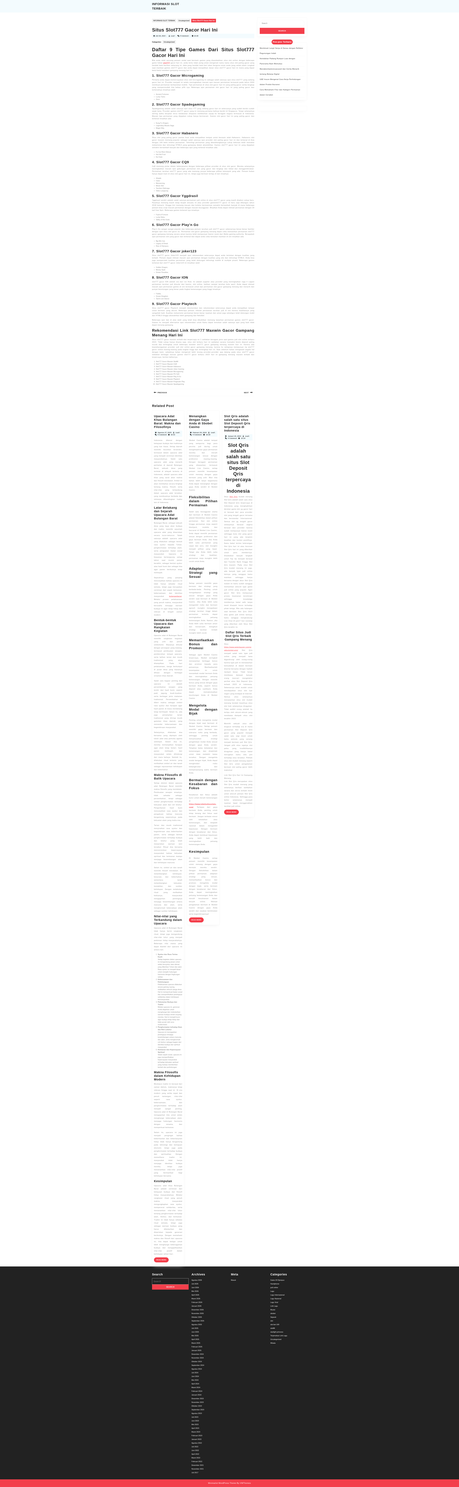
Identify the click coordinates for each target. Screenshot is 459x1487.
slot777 (166, 63)
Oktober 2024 (196, 1361)
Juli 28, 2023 (161, 36)
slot (271, 1321)
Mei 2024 (195, 1380)
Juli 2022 (194, 1447)
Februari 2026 (196, 1302)
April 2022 (195, 1454)
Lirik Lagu (274, 1306)
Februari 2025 (196, 1347)
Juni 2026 (195, 1287)
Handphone (274, 1284)
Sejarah (273, 1317)
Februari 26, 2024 (200, 432)
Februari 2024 (196, 1391)
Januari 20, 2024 (234, 436)
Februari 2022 (196, 1461)
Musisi (272, 1310)
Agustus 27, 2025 (164, 432)
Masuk (233, 1280)
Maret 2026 (195, 1299)
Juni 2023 (195, 1421)
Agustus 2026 (196, 1280)
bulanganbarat (175, 596)
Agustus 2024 (196, 1369)
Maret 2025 (195, 1343)
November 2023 (197, 1402)
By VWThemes (244, 1483)
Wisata (273, 1343)
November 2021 (197, 1469)
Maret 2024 (195, 1387)
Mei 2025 (195, 1336)
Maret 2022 (195, 1458)
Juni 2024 (195, 1376)
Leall (173, 36)
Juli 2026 (194, 1284)
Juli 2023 (194, 1417)
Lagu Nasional (275, 1299)
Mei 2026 (195, 1291)
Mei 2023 (195, 1424)
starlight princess (276, 1332)
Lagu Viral (274, 1302)
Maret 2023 (195, 1432)
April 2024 (195, 1384)
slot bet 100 (274, 1324)
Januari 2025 (196, 1350)
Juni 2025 (195, 1332)
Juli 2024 (194, 1373)
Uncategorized (183, 20)
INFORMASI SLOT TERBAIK (164, 20)
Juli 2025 (194, 1328)
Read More (162, 1260)
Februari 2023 (196, 1435)
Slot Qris (234, 497)
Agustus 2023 (196, 1413)
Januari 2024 (196, 1395)
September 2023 (197, 1410)
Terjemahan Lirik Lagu (278, 1336)
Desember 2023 (197, 1398)
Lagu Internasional (277, 1295)
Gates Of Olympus (277, 1280)
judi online (274, 1287)
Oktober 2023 (196, 1406)
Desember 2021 (197, 1465)
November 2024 (197, 1358)
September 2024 (197, 1365)
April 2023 (195, 1428)
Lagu (272, 1291)
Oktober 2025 (196, 1317)
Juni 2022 (195, 1450)
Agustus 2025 (196, 1324)
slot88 (272, 1328)
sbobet (273, 1313)
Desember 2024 (197, 1354)
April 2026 (195, 1295)
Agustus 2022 (196, 1443)
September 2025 (197, 1321)
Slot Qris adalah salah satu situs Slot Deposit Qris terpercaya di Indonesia (237, 423)
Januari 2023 (196, 1439)
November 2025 (197, 1313)
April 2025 (195, 1339)
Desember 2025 (197, 1310)
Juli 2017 (194, 1473)
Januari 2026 (196, 1306)
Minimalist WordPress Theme (222, 1483)
